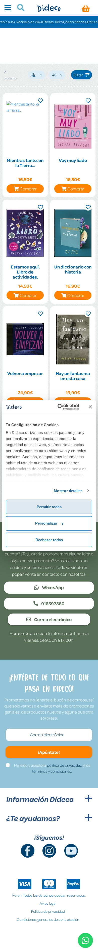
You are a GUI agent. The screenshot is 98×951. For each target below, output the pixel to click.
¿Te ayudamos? (33, 818)
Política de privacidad (48, 911)
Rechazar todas (49, 539)
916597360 (52, 603)
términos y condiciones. (52, 771)
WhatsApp (52, 587)
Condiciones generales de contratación (48, 919)
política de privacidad (64, 765)
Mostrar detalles (68, 491)
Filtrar (78, 74)
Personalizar (46, 523)
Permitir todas (49, 506)
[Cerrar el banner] (90, 407)
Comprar (28, 188)
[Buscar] (18, 8)
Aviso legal (48, 903)
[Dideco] (49, 8)
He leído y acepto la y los (52, 768)
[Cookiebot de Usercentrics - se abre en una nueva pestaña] (59, 407)
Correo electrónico (52, 619)
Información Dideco (40, 799)
